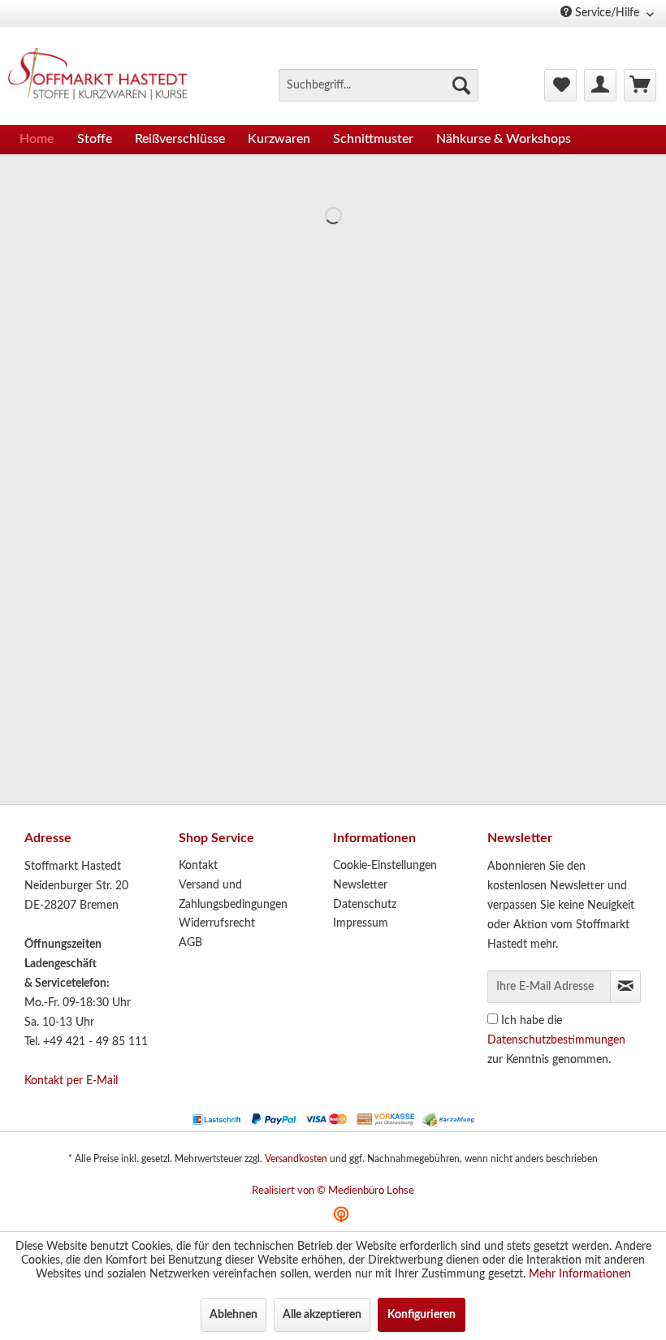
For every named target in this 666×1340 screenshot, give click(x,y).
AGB (190, 943)
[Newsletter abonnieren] (625, 986)
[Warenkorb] (640, 85)
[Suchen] (461, 85)
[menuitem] (378, 85)
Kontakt (198, 865)
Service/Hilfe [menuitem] (607, 13)
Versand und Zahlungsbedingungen (233, 895)
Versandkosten (296, 1159)
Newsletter (360, 885)
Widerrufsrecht (217, 923)
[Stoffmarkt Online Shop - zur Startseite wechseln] (104, 76)
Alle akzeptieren (322, 1315)
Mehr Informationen (580, 1274)
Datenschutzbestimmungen (556, 1040)
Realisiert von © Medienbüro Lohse (333, 1191)
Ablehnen (233, 1315)
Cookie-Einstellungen (385, 865)
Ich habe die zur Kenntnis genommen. (556, 1040)
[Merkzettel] (560, 85)
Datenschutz (364, 904)
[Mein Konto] (600, 85)
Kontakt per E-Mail (71, 1081)
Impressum (360, 923)
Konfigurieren (421, 1315)
